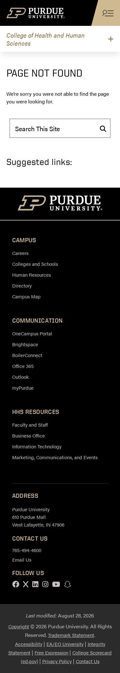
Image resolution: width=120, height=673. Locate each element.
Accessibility (28, 643)
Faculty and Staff (30, 424)
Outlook (20, 376)
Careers (20, 253)
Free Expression (51, 652)
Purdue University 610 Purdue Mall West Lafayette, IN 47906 (38, 517)
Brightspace (25, 344)
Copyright (18, 626)
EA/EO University (65, 643)
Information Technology (36, 446)
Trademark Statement (71, 635)
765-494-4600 (26, 550)
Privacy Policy (57, 661)
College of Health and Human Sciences (45, 39)
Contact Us (88, 661)
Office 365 (23, 366)
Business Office (28, 435)
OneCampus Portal (32, 333)
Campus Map (26, 296)
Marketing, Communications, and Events (55, 457)
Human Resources (31, 274)
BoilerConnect (27, 355)
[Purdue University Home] (60, 204)
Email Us (21, 559)
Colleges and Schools (35, 263)
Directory (22, 285)
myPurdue (23, 387)
